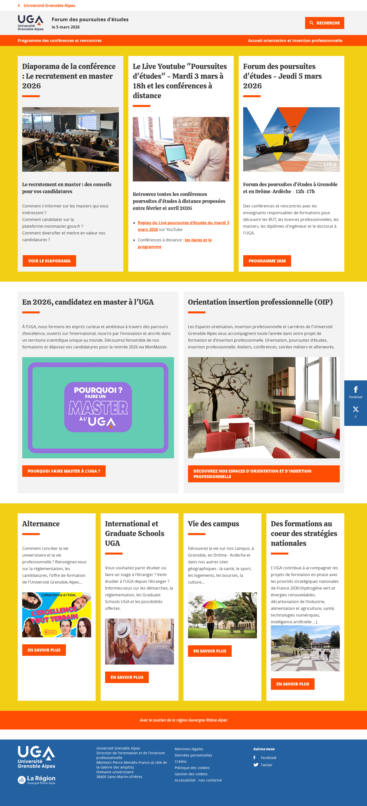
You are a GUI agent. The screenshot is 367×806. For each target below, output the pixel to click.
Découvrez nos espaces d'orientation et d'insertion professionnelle (252, 473)
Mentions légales (189, 749)
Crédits (181, 761)
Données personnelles (193, 755)
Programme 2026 (267, 261)
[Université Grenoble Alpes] (36, 767)
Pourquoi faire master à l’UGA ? (64, 471)
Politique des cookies (192, 767)
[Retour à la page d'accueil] (31, 23)
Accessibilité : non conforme (198, 780)
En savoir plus (44, 650)
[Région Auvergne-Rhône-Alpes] (36, 783)
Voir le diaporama (49, 261)
